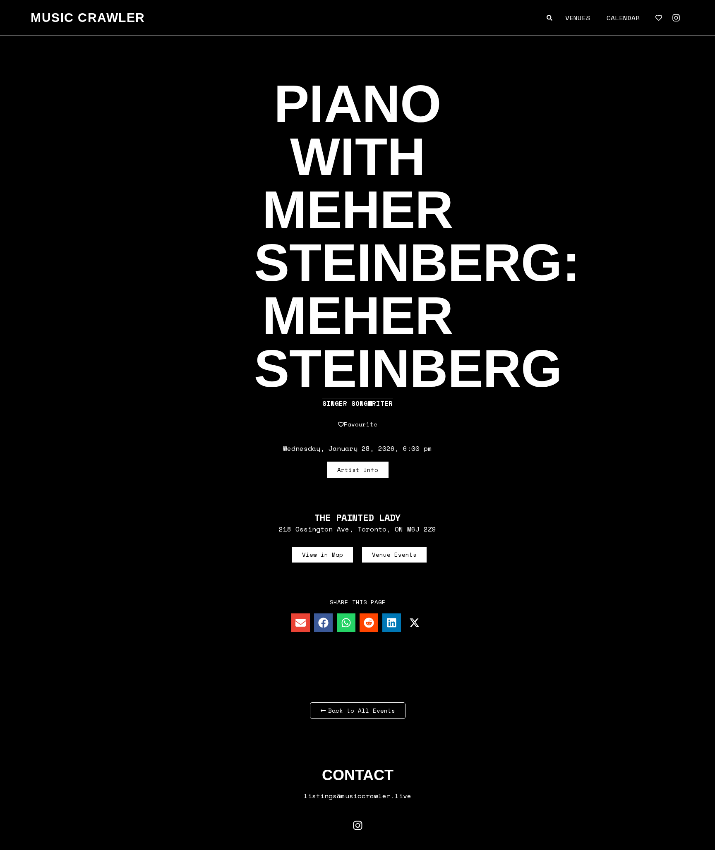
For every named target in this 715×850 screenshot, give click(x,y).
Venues (577, 18)
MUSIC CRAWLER (88, 17)
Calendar (623, 18)
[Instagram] (676, 18)
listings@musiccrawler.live (357, 796)
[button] (300, 622)
